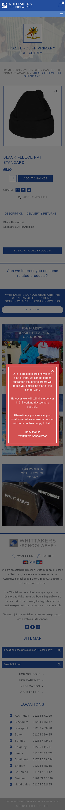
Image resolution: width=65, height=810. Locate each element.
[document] (32, 405)
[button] (52, 370)
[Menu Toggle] (57, 14)
